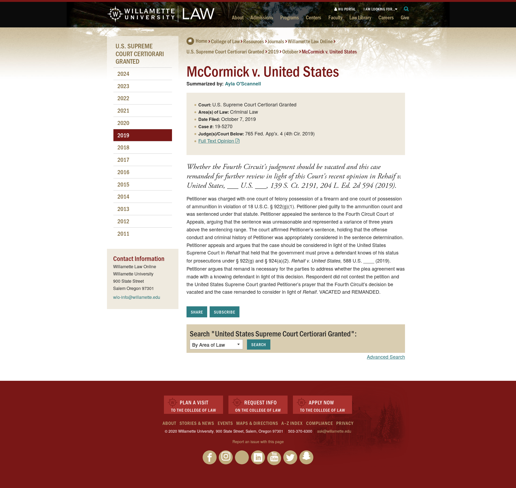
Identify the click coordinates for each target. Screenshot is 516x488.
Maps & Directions (257, 423)
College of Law (225, 41)
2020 (123, 123)
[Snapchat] (306, 457)
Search (258, 344)
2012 (123, 221)
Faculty (335, 17)
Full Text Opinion (216, 140)
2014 (123, 196)
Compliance (319, 423)
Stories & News (197, 423)
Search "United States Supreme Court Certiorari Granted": (273, 333)
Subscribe (224, 312)
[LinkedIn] (258, 457)
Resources (253, 41)
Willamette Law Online (310, 41)
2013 (123, 209)
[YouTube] (274, 458)
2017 (123, 159)
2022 (123, 98)
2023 (123, 86)
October (290, 51)
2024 (123, 73)
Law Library (360, 17)
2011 (123, 233)
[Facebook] (210, 457)
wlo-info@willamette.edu (136, 297)
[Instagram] (226, 457)
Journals (276, 41)
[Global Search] (406, 9)
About (237, 17)
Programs (289, 17)
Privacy (344, 423)
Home (201, 40)
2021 (123, 110)
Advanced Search (386, 356)
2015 (123, 184)
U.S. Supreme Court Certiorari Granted (225, 51)
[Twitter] (290, 457)
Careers (386, 17)
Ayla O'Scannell (243, 83)
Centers (313, 17)
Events (225, 423)
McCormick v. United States (329, 51)
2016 (123, 172)
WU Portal (346, 9)
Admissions (261, 17)
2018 (123, 147)
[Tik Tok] (242, 457)
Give (405, 17)
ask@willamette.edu (334, 431)
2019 (273, 51)
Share (197, 312)
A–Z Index (292, 423)
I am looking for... (379, 9)
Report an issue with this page (258, 441)
